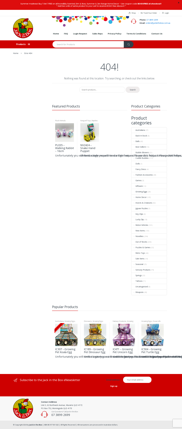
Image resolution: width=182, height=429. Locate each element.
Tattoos (139, 281)
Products (21, 44)
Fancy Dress (141, 169)
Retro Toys (140, 253)
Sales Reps (97, 33)
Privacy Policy (114, 33)
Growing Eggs (141, 191)
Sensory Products (143, 270)
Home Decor (141, 197)
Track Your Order (150, 13)
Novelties (139, 236)
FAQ (66, 33)
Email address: (114, 380)
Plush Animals (60, 120)
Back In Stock (141, 135)
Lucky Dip (140, 219)
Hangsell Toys (85, 120)
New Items (140, 230)
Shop (134, 13)
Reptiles (95, 120)
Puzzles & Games (143, 247)
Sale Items (140, 258)
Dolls (138, 163)
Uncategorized (142, 286)
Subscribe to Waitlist (75, 356)
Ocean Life (157, 321)
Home (56, 33)
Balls (137, 141)
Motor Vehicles (142, 225)
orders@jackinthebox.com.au (158, 23)
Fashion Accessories (144, 175)
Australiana (140, 130)
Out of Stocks (141, 242)
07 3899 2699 (152, 20)
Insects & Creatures (144, 203)
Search (133, 89)
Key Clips (139, 214)
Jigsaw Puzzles (142, 208)
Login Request (80, 33)
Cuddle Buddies (142, 158)
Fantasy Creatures (119, 321)
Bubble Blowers (142, 152)
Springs (139, 275)
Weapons (139, 292)
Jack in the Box (35, 425)
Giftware (139, 186)
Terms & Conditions (136, 33)
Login (167, 13)
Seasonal (139, 264)
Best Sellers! (141, 147)
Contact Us (157, 33)
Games (138, 180)
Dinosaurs (88, 321)
